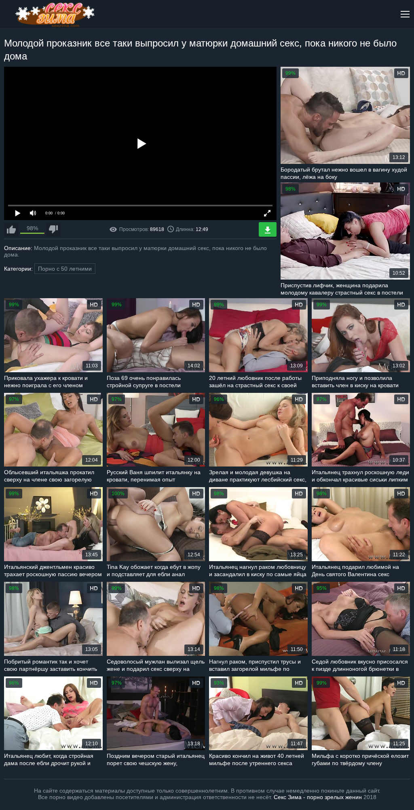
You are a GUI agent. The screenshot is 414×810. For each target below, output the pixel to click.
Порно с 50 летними (65, 268)
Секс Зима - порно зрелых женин (318, 797)
